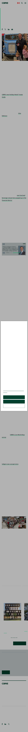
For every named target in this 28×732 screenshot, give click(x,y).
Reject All (14, 401)
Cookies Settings (14, 406)
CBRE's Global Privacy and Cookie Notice (13, 391)
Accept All (14, 397)
